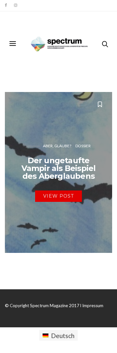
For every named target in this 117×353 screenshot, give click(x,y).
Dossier (83, 145)
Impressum (92, 305)
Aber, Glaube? (57, 145)
